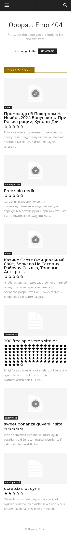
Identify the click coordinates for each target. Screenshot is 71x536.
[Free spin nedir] (35, 170)
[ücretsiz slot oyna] (35, 468)
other (8, 107)
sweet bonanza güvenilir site (33, 424)
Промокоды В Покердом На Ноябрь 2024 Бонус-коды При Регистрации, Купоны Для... (35, 117)
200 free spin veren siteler (30, 341)
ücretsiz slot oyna (22, 488)
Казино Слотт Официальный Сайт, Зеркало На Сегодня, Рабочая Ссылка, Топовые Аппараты (34, 266)
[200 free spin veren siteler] (35, 320)
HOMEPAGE (47, 51)
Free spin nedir (19, 190)
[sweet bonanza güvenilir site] (35, 404)
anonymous (11, 334)
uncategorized (12, 184)
